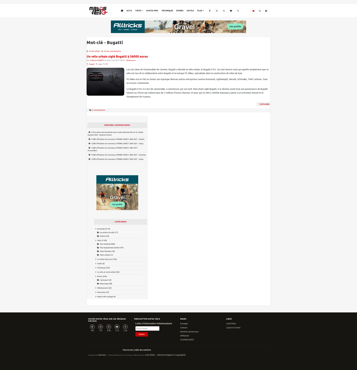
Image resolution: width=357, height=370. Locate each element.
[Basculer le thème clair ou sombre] (266, 11)
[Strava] (238, 11)
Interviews (101, 292)
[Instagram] (217, 11)
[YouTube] (231, 11)
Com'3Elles (150, 355)
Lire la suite (264, 104)
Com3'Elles (231, 323)
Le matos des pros (104, 259)
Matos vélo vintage (105, 296)
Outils (190, 10)
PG (107, 64)
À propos (184, 323)
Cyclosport (104, 280)
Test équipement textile (109, 247)
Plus (199, 10)
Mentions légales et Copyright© (171, 355)
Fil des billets (94, 51)
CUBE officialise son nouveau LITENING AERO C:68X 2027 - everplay (118, 155)
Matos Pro (152, 10)
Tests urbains (105, 255)
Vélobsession (131, 60)
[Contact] (253, 11)
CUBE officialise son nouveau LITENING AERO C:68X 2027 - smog (117, 143)
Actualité (101, 229)
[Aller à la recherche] (259, 11)
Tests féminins (105, 251)
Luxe (100, 64)
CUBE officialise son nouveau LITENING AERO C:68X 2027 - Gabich (117, 139)
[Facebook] (210, 11)
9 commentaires (98, 110)
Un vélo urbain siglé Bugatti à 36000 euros (117, 57)
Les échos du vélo (107, 232)
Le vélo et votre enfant (106, 272)
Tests (138, 10)
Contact (183, 328)
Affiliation (184, 336)
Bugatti (92, 64)
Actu (129, 10)
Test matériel (105, 244)
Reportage (104, 283)
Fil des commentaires (112, 51)
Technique (167, 10)
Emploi (103, 236)
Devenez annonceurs (189, 332)
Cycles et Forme (233, 328)
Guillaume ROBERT (97, 60)
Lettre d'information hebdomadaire (153, 323)
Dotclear (102, 355)
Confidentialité (187, 339)
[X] (224, 11)
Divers (179, 10)
